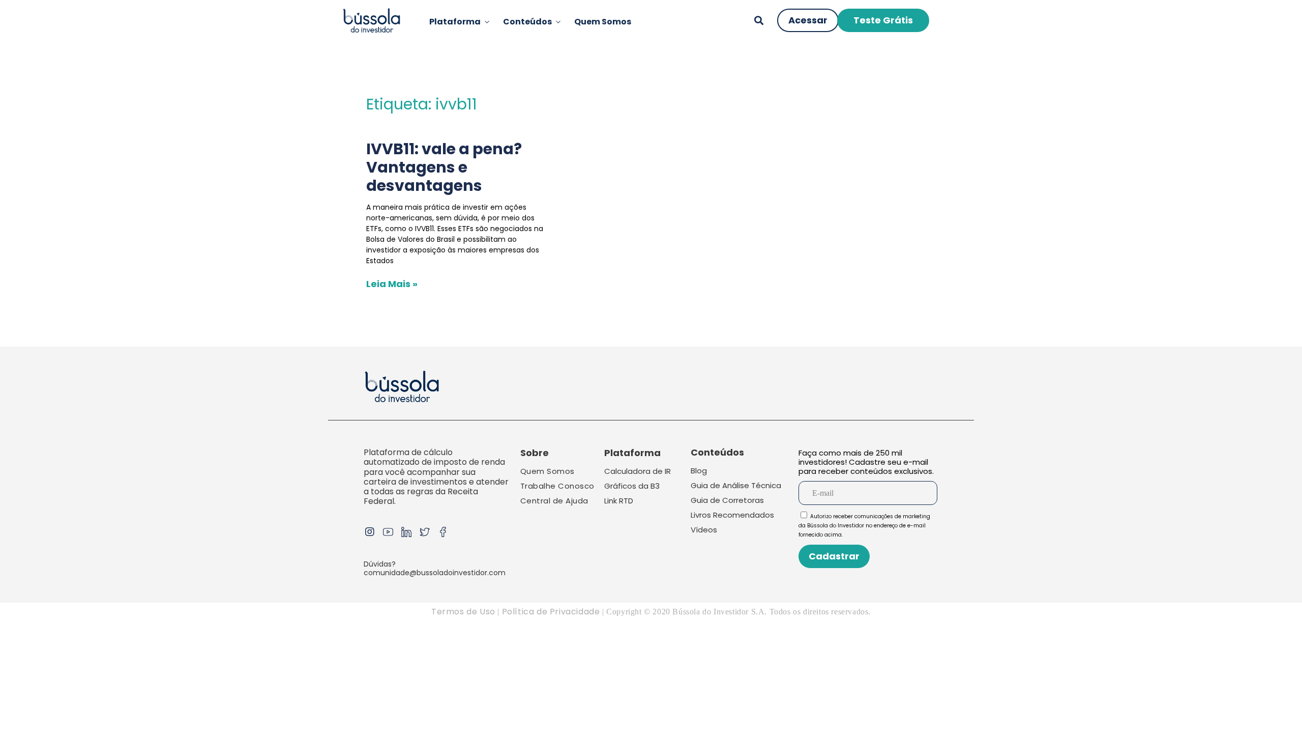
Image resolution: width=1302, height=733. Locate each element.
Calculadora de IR (637, 471)
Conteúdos (527, 21)
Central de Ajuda (554, 500)
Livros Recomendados (732, 515)
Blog (699, 470)
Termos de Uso (463, 611)
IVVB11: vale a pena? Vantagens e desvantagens (444, 167)
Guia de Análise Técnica (736, 485)
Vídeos (704, 529)
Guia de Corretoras (727, 500)
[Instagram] (370, 532)
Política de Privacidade (552, 611)
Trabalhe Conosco (557, 486)
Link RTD (618, 500)
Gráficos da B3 (632, 486)
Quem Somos (602, 21)
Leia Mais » (392, 283)
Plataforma (455, 21)
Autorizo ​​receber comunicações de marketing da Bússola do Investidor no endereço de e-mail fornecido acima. (864, 526)
